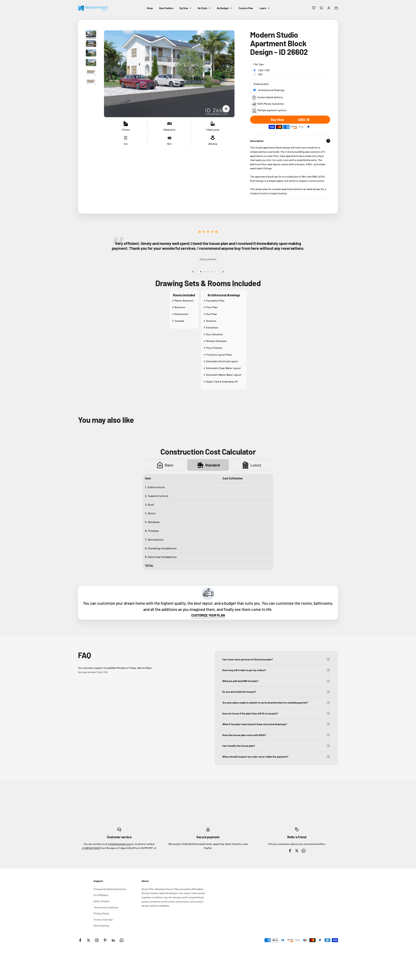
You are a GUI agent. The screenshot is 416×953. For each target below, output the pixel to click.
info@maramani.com (119, 843)
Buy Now (292, 119)
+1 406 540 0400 (91, 847)
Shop (150, 8)
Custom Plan (246, 8)
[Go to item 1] (91, 34)
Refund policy (101, 925)
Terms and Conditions (106, 907)
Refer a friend (101, 901)
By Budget (223, 8)
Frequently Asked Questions (110, 889)
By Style (202, 8)
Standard (212, 465)
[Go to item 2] (91, 44)
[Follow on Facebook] (80, 940)
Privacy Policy (101, 913)
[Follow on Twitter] (88, 940)
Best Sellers (166, 8)
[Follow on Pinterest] (105, 940)
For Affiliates (101, 895)
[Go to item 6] (91, 82)
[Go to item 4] (91, 63)
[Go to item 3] (91, 53)
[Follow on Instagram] (97, 940)
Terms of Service (103, 919)
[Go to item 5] (91, 73)
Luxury (255, 465)
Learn (263, 8)
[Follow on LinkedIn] (113, 940)
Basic (169, 465)
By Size (184, 8)
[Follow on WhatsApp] (121, 940)
